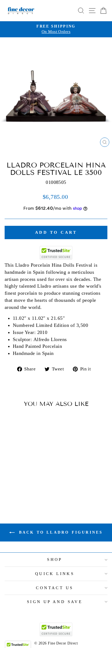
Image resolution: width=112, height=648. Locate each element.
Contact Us (54, 588)
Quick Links (54, 573)
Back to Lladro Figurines (60, 532)
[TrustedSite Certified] (56, 253)
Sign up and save (55, 602)
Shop (54, 559)
